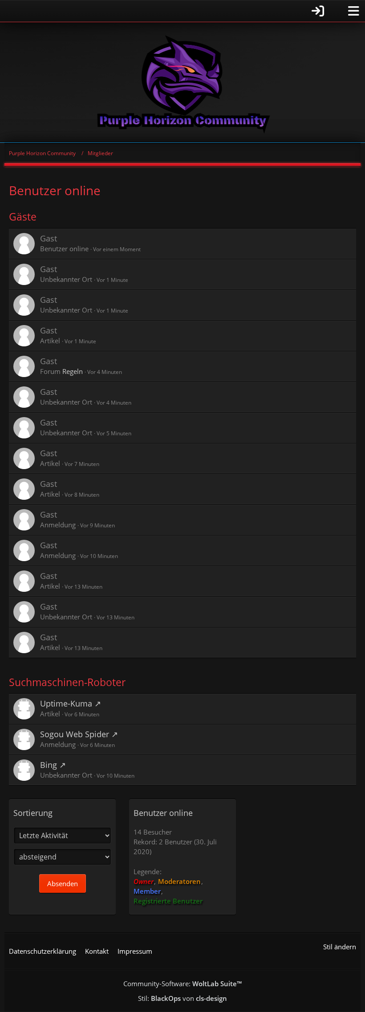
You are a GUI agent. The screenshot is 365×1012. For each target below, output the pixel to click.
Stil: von (182, 998)
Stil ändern (339, 946)
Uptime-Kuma (66, 703)
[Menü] (353, 11)
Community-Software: (182, 983)
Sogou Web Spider (74, 734)
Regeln (72, 371)
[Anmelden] (167, 11)
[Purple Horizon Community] (182, 82)
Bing (48, 764)
